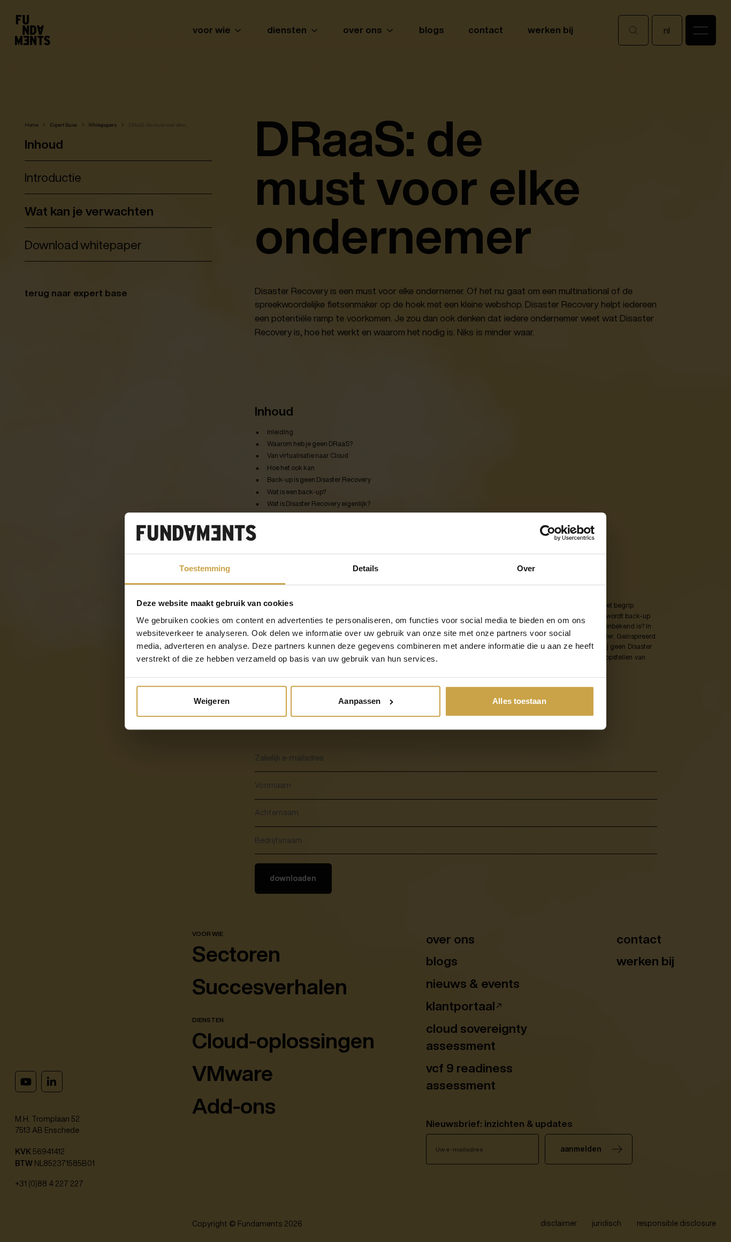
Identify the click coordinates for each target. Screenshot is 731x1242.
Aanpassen (359, 701)
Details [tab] (366, 568)
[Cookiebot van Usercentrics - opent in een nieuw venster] (548, 533)
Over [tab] (526, 568)
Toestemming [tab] (204, 568)
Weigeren (212, 701)
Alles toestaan (519, 701)
